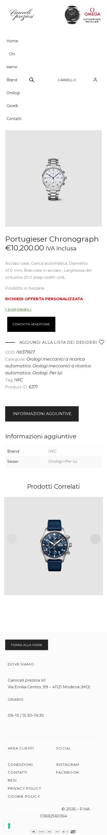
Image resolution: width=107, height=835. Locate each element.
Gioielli (12, 105)
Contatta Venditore (31, 324)
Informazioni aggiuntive (42, 413)
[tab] (53, 414)
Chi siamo (11, 60)
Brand (11, 80)
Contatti (13, 118)
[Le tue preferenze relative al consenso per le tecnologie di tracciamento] (9, 826)
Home (12, 41)
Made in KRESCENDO (39, 808)
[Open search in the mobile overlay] (31, 80)
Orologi (13, 92)
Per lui (55, 372)
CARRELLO (67, 80)
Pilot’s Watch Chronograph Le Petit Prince (53, 540)
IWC (18, 379)
